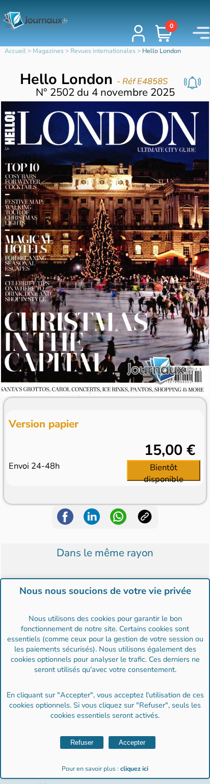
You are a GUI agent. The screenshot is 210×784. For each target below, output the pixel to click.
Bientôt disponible (163, 471)
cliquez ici (134, 769)
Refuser (81, 742)
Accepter (132, 742)
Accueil (15, 51)
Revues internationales (103, 51)
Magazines (48, 51)
